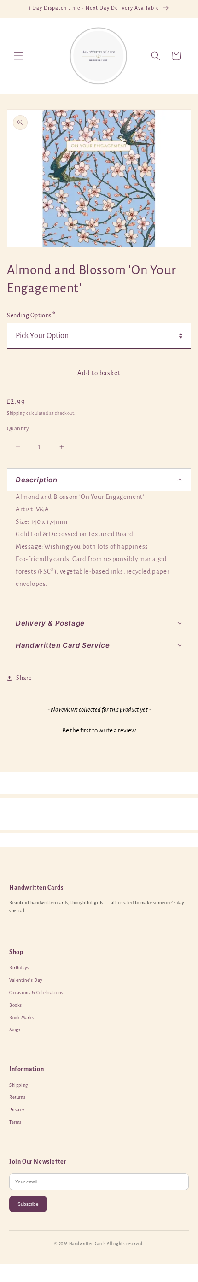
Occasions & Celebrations (36, 992)
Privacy (16, 1109)
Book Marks (21, 1017)
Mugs (14, 1030)
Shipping (16, 413)
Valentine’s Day (25, 980)
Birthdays (19, 968)
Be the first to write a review (99, 730)
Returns (17, 1097)
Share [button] (24, 678)
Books (15, 1005)
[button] (18, 56)
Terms (15, 1122)
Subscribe (28, 1203)
